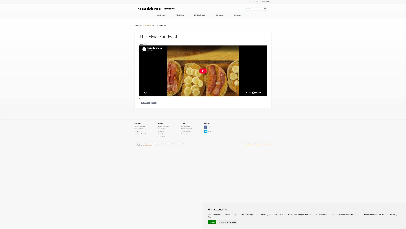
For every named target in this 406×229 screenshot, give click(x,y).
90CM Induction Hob (139, 126)
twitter (209, 131)
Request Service (185, 133)
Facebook (211, 127)
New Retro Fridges (139, 128)
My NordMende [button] (199, 15)
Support (252, 2)
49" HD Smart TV (138, 131)
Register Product (162, 133)
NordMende (268, 144)
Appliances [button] (161, 15)
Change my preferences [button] (227, 222)
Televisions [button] (180, 15)
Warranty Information (163, 126)
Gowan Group (148, 145)
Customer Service (185, 126)
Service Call (161, 131)
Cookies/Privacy (162, 136)
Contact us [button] (219, 15)
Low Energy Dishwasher (140, 133)
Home (144, 25)
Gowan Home (248, 144)
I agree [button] (212, 222)
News (149, 25)
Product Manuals (162, 128)
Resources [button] (237, 15)
